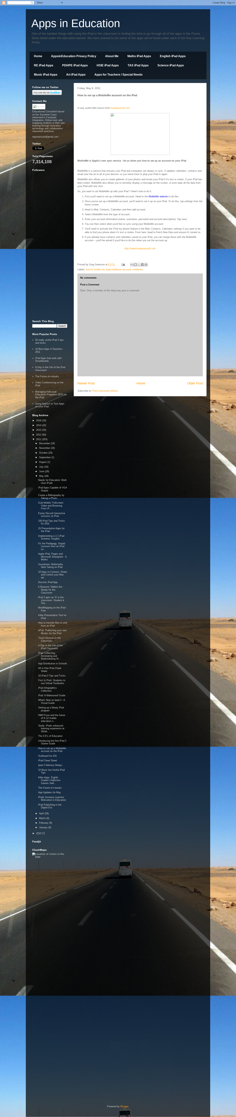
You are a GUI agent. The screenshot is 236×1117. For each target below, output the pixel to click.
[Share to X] (139, 264)
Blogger (124, 1106)
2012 (39, 434)
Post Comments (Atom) (105, 390)
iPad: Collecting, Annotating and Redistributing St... (49, 656)
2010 (39, 833)
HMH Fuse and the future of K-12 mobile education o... (51, 718)
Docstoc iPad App (47, 582)
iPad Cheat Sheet (47, 760)
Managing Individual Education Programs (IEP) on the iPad (51, 394)
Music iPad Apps (45, 74)
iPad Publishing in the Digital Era (49, 806)
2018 (39, 420)
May (41, 476)
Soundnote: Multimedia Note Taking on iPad (50, 566)
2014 (39, 425)
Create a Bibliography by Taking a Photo (51, 496)
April (42, 813)
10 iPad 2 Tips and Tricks (52, 675)
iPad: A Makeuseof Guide (51, 695)
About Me (112, 56)
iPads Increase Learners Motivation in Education (52, 799)
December (45, 443)
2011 (39, 439)
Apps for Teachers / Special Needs (118, 74)
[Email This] (132, 264)
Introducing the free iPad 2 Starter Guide (52, 742)
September (45, 457)
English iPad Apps (173, 56)
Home (38, 56)
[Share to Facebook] (142, 264)
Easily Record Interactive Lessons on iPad (51, 515)
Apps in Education (75, 23)
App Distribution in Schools (52, 663)
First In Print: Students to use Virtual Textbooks (51, 682)
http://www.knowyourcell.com (140, 248)
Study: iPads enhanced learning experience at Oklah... (51, 728)
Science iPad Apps (170, 65)
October (43, 452)
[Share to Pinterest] (146, 264)
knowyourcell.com (120, 108)
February (44, 822)
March (42, 818)
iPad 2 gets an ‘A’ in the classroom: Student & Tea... (51, 600)
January (43, 827)
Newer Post (86, 383)
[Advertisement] (49, 260)
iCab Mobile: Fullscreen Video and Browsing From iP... (50, 505)
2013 (39, 430)
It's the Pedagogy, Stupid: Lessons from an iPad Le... (52, 546)
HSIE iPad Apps (108, 65)
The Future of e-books (47, 376)
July (41, 466)
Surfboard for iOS (47, 756)
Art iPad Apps (76, 74)
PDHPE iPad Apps (75, 65)
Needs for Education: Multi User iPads (52, 481)
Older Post (195, 383)
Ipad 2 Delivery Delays (50, 765)
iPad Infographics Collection (47, 689)
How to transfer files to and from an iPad (52, 624)
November (45, 448)
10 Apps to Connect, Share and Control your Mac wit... (52, 574)
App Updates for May (49, 792)
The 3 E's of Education (50, 736)
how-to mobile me (95, 269)
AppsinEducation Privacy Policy (73, 56)
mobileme (137, 269)
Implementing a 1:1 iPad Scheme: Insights (51, 537)
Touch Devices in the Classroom (49, 639)
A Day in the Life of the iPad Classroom (50, 647)
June (42, 471)
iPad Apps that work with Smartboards (48, 359)
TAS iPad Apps (138, 65)
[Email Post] (123, 264)
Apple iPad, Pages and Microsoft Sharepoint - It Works (52, 556)
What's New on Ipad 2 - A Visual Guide (51, 701)
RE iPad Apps (43, 65)
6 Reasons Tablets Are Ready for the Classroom (50, 589)
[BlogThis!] (135, 264)
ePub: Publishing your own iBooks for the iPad (52, 632)
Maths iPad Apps (139, 56)
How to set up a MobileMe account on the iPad (52, 750)
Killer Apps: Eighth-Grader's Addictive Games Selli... (49, 780)
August (43, 462)
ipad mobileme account (118, 269)
